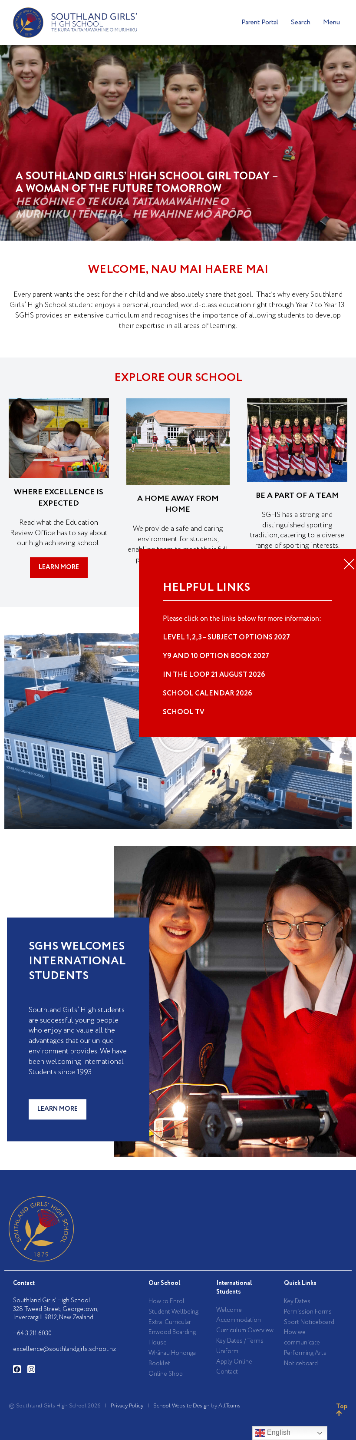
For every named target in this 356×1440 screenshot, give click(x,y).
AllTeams (229, 1406)
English (277, 1432)
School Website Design (181, 1406)
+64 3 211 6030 (32, 1333)
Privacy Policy (127, 1406)
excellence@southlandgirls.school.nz (64, 1349)
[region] (178, 143)
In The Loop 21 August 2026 (214, 675)
